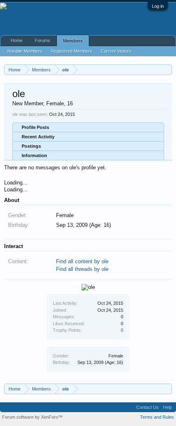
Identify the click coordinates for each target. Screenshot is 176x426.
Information (34, 155)
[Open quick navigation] (166, 69)
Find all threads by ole (82, 269)
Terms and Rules (157, 417)
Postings (31, 146)
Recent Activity (38, 136)
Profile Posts (35, 127)
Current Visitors (116, 51)
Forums (42, 40)
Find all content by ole (82, 261)
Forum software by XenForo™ (32, 417)
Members (73, 40)
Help (167, 407)
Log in (158, 6)
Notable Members (25, 51)
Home (17, 40)
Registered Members (72, 51)
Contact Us (147, 407)
